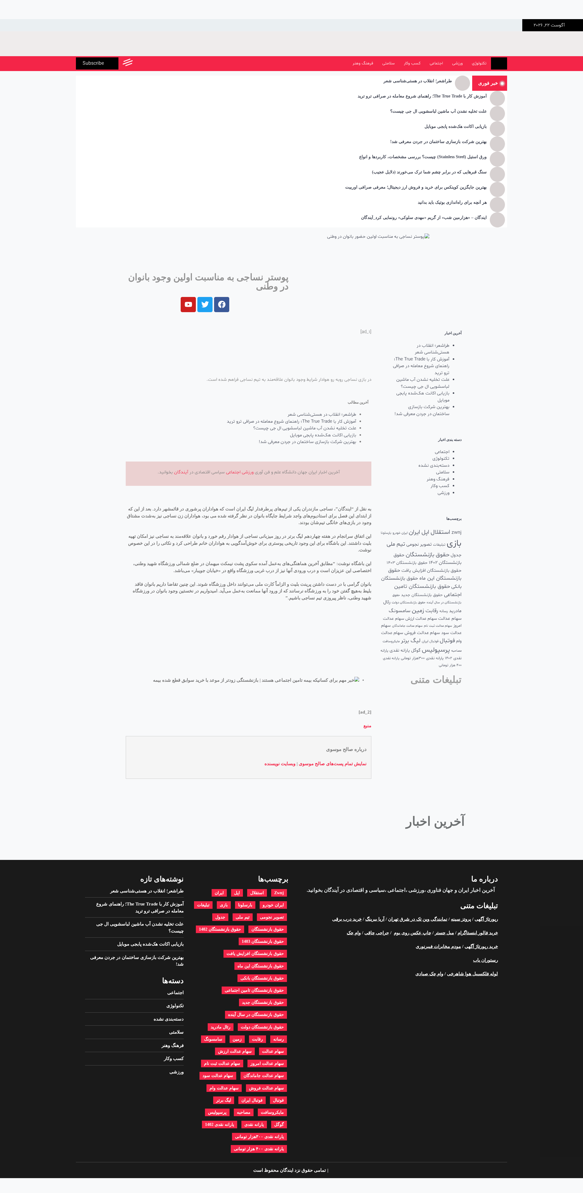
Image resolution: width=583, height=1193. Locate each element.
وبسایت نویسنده (279, 763)
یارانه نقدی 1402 (219, 1124)
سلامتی (388, 63)
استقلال (440, 532)
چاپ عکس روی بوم (412, 932)
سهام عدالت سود (218, 1075)
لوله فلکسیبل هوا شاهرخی (472, 973)
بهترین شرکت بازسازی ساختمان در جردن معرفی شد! (438, 141)
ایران (414, 532)
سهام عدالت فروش (422, 633)
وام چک (354, 932)
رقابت (431, 611)
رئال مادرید (220, 1027)
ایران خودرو (400, 533)
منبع (367, 725)
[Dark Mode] (154, 63)
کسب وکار (412, 63)
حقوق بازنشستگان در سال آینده (256, 1014)
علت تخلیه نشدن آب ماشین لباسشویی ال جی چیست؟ (438, 111)
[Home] (499, 63)
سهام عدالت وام (224, 1088)
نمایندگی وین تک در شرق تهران (417, 919)
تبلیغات (439, 544)
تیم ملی (396, 544)
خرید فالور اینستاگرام (478, 932)
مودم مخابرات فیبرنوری (438, 946)
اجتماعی (436, 63)
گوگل (416, 650)
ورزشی (457, 63)
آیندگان (181, 472)
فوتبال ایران (430, 641)
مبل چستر (444, 932)
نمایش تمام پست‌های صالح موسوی (333, 763)
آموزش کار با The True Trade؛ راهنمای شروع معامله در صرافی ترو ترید (422, 96)
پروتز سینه (461, 919)
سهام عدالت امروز (267, 1063)
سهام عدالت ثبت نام (438, 626)
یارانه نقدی (400, 650)
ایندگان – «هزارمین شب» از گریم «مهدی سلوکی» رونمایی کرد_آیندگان (424, 217)
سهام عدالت (450, 618)
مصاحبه (456, 651)
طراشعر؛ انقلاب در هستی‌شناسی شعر (418, 81)
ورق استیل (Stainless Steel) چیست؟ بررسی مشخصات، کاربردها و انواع (423, 157)
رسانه (443, 611)
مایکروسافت (391, 641)
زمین (418, 610)
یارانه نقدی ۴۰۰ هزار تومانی (259, 1149)
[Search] (140, 63)
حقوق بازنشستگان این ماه (260, 966)
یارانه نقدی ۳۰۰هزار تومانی (422, 658)
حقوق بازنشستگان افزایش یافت (431, 571)
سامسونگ (400, 610)
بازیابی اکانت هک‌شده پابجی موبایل (455, 126)
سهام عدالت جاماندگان (407, 626)
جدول (456, 555)
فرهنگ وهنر (363, 63)
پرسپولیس (436, 650)
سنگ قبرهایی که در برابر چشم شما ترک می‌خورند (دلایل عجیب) (429, 172)
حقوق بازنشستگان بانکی (262, 978)
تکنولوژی (479, 63)
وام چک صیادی (429, 973)
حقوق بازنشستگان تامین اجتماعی (254, 990)
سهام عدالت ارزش (421, 619)
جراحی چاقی (376, 932)
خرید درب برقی (347, 919)
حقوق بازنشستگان (427, 555)
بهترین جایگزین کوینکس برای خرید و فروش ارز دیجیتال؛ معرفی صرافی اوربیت (416, 187)
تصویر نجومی (419, 544)
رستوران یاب (485, 960)
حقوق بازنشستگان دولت (408, 602)
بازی (454, 543)
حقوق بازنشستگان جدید (422, 595)
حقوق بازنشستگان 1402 (220, 929)
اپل (425, 532)
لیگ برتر (411, 641)
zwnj (457, 532)
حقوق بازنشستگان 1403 (407, 563)
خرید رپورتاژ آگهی (481, 946)
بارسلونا (386, 532)
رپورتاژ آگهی (486, 919)
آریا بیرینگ (374, 919)
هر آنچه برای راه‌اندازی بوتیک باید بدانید (452, 202)
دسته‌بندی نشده (433, 465)
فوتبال (447, 641)
